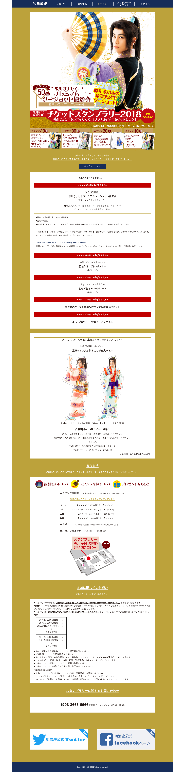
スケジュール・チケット (124, 4)
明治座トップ (40, 4)
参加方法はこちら (92, 166)
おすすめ (82, 4)
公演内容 (61, 4)
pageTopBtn (176, 766)
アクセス (145, 4)
